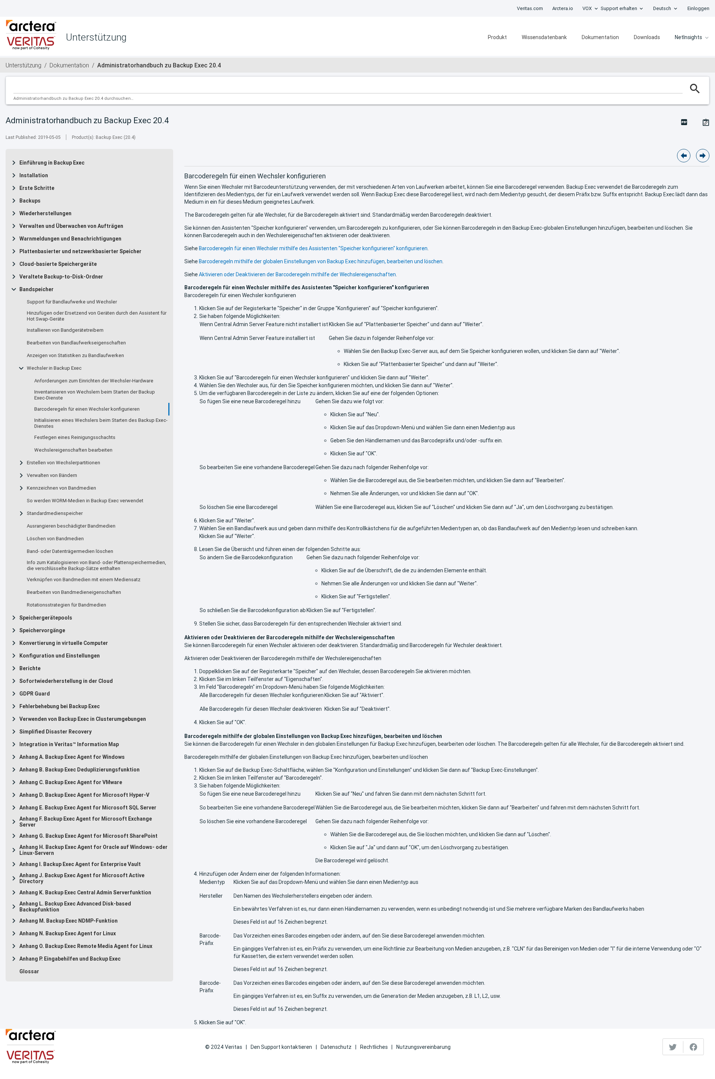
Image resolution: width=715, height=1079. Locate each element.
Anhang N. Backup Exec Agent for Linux (67, 933)
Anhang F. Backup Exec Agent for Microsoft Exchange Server (85, 822)
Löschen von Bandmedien (55, 539)
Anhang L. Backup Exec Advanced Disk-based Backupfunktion (75, 907)
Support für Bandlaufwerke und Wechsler (72, 302)
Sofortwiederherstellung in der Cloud (66, 681)
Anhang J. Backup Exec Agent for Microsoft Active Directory (81, 878)
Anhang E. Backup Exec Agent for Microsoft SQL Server (87, 808)
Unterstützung (23, 65)
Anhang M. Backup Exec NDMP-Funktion (68, 921)
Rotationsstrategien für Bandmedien (66, 605)
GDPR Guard (34, 694)
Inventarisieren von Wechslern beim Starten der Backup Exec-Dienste (94, 395)
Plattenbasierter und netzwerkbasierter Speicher (80, 251)
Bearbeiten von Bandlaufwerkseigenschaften (76, 343)
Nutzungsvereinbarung (423, 1047)
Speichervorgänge (42, 630)
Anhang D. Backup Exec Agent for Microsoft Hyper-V (84, 795)
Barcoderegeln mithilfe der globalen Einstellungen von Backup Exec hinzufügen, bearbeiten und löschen (320, 261)
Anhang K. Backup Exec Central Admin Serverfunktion (85, 892)
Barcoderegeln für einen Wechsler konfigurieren (87, 409)
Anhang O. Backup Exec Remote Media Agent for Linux (85, 946)
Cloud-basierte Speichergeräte (58, 264)
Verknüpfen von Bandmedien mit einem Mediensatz (83, 580)
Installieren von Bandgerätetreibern (65, 330)
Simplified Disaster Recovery (55, 732)
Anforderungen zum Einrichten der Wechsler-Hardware (93, 381)
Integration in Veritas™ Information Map (69, 744)
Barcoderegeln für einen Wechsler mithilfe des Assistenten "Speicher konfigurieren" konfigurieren (313, 248)
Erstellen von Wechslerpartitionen (63, 463)
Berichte (30, 668)
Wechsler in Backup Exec (54, 368)
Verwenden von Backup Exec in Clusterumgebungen (82, 719)
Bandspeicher (36, 289)
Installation (33, 175)
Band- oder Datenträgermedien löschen (70, 551)
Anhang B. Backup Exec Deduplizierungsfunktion (79, 770)
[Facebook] (693, 1047)
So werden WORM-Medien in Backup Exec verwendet (85, 501)
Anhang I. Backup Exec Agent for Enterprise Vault (80, 864)
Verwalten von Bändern (52, 475)
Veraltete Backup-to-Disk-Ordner (61, 277)
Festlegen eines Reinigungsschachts (74, 437)
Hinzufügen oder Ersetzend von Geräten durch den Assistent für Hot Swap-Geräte (96, 316)
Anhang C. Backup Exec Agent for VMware (70, 782)
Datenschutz (336, 1047)
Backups (30, 201)
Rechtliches (374, 1047)
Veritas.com (530, 8)
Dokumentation (600, 37)
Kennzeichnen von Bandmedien (61, 488)
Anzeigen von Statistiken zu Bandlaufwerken (75, 356)
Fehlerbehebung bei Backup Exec (59, 706)
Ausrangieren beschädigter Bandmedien (71, 526)
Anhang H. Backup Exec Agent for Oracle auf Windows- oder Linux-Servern (93, 850)
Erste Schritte (36, 188)
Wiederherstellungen (45, 213)
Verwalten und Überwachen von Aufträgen (71, 226)
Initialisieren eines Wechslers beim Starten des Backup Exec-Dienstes (101, 423)
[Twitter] (673, 1047)
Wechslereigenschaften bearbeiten (73, 450)
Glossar (29, 971)
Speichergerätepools (45, 618)
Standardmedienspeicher (55, 513)
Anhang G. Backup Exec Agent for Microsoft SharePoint (88, 836)
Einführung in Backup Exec (52, 163)
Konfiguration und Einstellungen (59, 656)
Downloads (647, 37)
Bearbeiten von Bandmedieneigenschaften (74, 592)
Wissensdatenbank (544, 37)
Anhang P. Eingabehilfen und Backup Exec (70, 959)
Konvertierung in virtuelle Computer (63, 643)
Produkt (497, 37)
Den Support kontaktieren (281, 1047)
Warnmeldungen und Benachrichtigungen (70, 239)
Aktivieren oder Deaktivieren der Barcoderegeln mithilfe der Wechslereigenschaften (297, 274)
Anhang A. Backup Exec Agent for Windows (72, 757)
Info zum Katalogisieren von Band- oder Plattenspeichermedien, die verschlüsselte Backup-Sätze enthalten (96, 566)
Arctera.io (562, 8)
